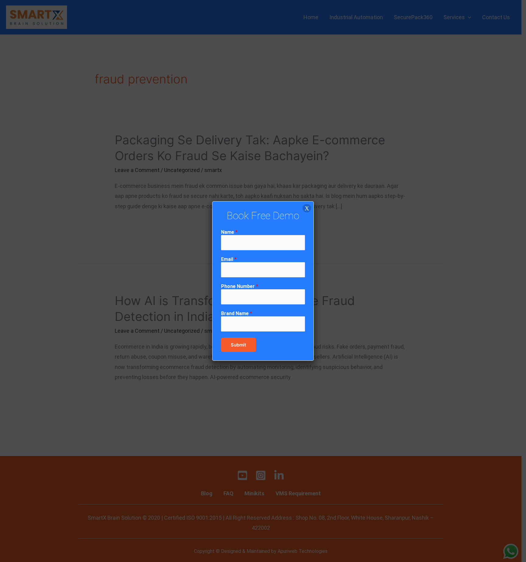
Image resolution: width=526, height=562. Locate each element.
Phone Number (239, 286)
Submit (238, 345)
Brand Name (236, 313)
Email (229, 259)
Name (229, 232)
